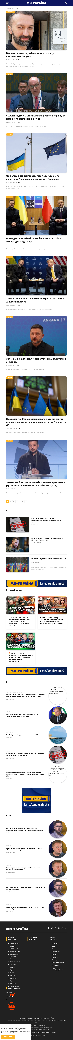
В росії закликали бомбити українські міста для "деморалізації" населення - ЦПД (22, 715)
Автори (8, 825)
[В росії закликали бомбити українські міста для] (58, 715)
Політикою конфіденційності (9, 1033)
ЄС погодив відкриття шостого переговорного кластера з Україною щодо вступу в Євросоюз (32, 177)
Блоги (52, 937)
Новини (9, 74)
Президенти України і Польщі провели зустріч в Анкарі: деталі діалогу (33, 240)
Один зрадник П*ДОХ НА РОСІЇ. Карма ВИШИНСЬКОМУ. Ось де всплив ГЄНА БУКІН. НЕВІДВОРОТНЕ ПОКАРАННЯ (26, 695)
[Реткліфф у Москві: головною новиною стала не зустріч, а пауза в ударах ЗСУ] (58, 888)
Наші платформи (15, 988)
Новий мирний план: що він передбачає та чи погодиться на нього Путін (25, 908)
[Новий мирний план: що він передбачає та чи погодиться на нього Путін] (58, 908)
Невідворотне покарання (14, 692)
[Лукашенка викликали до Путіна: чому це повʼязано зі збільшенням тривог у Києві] (58, 849)
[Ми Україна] (36, 3)
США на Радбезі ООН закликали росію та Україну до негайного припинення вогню (36, 117)
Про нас (53, 939)
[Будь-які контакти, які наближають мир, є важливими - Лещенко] (36, 30)
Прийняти (8, 1037)
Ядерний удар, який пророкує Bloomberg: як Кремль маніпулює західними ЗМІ (23, 868)
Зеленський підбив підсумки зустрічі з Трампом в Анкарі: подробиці (35, 300)
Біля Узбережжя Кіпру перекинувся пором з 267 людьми (25, 735)
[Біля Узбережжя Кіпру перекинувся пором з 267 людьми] (58, 735)
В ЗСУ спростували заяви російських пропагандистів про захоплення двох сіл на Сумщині (46, 520)
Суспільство (10, 732)
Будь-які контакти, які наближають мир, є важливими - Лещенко (30, 55)
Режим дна (9, 769)
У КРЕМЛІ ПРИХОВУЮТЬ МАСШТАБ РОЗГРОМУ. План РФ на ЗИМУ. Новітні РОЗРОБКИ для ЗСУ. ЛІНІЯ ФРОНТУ (20, 621)
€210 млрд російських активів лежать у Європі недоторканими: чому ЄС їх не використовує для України (25, 829)
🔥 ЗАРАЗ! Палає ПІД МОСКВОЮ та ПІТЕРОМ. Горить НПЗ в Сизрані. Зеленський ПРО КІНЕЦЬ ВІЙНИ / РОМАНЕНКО (21, 657)
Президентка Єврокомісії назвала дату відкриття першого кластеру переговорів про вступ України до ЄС (36, 422)
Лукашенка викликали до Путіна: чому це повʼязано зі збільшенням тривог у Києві (24, 849)
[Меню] (7, 3)
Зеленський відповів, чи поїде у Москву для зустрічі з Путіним (36, 360)
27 (23, 502)
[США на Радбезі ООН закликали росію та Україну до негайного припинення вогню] (36, 92)
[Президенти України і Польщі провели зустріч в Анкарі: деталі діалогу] (36, 215)
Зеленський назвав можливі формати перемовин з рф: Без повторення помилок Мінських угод (35, 484)
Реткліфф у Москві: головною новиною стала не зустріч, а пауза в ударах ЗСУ (25, 888)
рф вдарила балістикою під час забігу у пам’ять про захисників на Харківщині (48, 559)
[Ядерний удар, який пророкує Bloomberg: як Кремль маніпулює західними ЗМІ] (58, 869)
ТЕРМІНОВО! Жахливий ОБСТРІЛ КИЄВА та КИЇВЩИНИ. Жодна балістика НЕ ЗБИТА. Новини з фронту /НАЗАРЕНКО (52, 620)
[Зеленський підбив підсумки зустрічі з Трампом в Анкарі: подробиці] (36, 275)
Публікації (33, 937)
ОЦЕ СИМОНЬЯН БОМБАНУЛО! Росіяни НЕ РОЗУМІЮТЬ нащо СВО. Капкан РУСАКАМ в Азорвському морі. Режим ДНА (25, 774)
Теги (19, 59)
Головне (9, 257)
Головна (8, 8)
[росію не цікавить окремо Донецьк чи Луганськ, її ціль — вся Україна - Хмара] (17, 544)
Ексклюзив (10, 11)
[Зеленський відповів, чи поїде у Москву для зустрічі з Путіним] (36, 335)
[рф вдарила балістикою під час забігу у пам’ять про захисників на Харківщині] (17, 564)
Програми (12, 939)
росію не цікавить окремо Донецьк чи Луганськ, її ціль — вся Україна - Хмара (48, 539)
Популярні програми (14, 590)
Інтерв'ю (32, 939)
